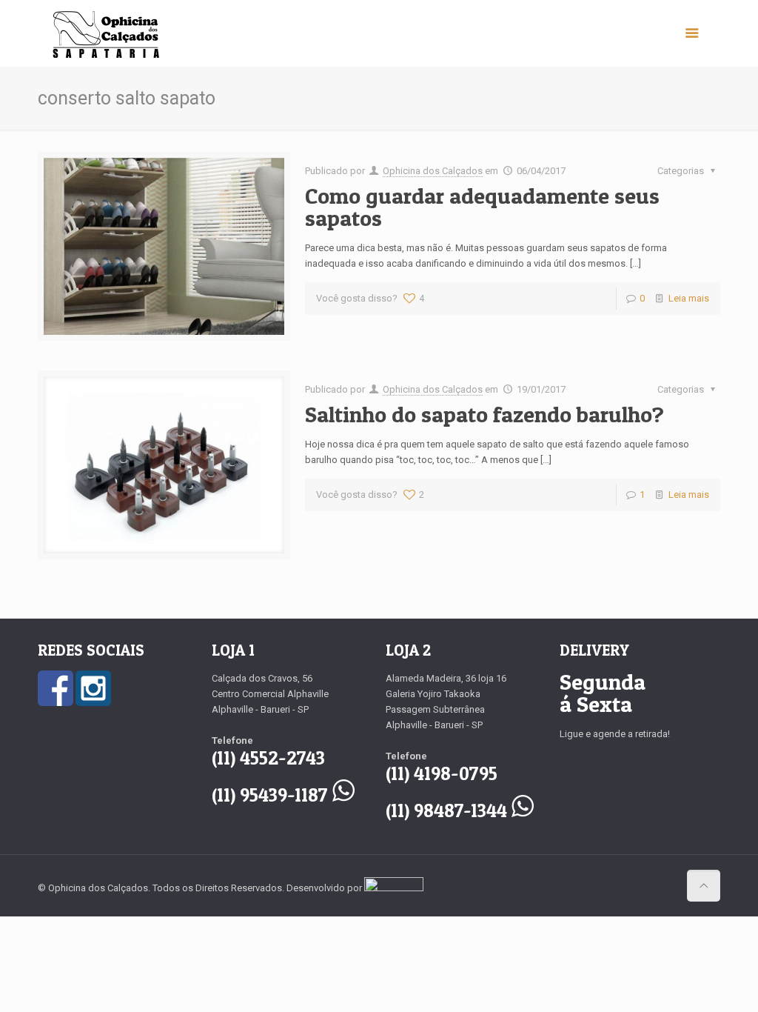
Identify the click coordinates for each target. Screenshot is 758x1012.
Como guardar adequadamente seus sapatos (482, 206)
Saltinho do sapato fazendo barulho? (484, 414)
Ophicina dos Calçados (433, 170)
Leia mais (688, 298)
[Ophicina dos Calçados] (106, 33)
